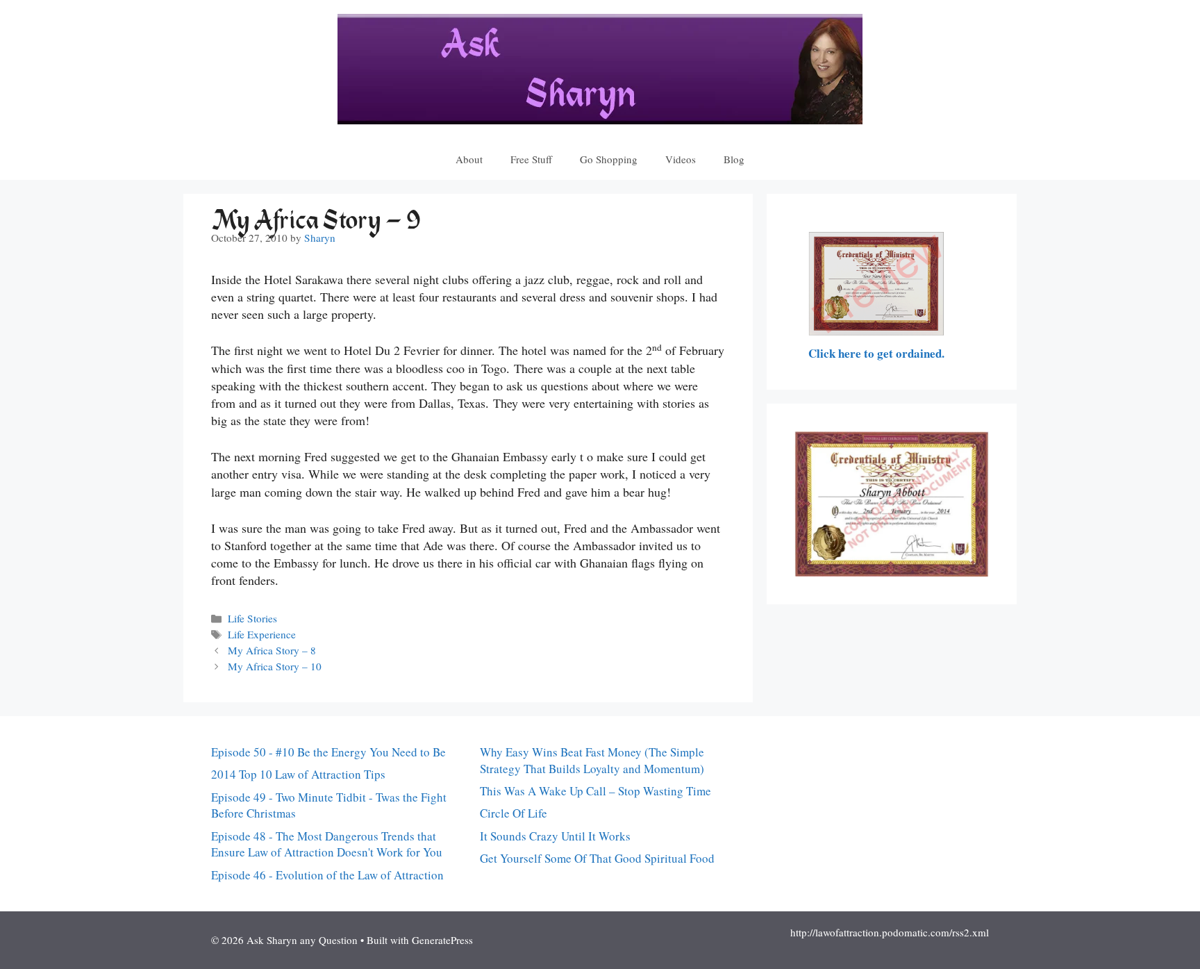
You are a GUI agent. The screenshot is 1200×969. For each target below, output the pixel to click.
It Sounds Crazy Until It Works (555, 836)
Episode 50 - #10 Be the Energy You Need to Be (328, 752)
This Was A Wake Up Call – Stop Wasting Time (595, 791)
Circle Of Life (513, 813)
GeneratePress (442, 940)
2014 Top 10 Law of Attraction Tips (298, 774)
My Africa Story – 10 (275, 666)
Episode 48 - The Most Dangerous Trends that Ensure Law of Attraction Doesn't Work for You (326, 844)
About (469, 159)
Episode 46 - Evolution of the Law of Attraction (327, 875)
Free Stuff (531, 159)
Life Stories (252, 618)
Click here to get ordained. (876, 353)
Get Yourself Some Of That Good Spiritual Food (597, 858)
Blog (734, 159)
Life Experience (262, 634)
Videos (680, 159)
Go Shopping (609, 159)
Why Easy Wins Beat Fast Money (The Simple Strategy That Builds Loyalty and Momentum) (592, 760)
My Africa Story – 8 (272, 650)
